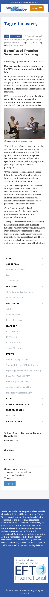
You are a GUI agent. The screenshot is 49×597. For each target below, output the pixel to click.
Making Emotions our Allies (18, 387)
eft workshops (34, 39)
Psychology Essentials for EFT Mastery (23, 370)
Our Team (11, 286)
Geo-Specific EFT (14, 314)
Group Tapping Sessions (17, 359)
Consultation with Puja (16, 270)
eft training (21, 39)
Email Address (11, 441)
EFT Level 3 (11, 337)
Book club (10, 415)
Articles (9, 309)
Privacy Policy (14, 421)
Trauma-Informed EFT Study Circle (22, 365)
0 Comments (17, 45)
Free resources (15, 410)
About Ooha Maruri (14, 298)
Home (9, 258)
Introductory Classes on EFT (19, 393)
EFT (6, 36)
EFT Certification (14, 342)
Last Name (9, 460)
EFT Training (16, 36)
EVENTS (10, 354)
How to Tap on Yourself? (17, 382)
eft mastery (9, 39)
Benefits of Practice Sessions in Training (21, 52)
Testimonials (12, 281)
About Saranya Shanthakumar (19, 292)
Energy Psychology (15, 320)
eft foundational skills (33, 36)
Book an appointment (18, 404)
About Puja (12, 264)
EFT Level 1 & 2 (13, 331)
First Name (9, 450)
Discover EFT (13, 303)
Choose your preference (15, 469)
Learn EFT (11, 326)
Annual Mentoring (14, 348)
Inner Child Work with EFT (18, 376)
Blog (9, 398)
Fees (8, 275)
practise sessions (12, 42)
